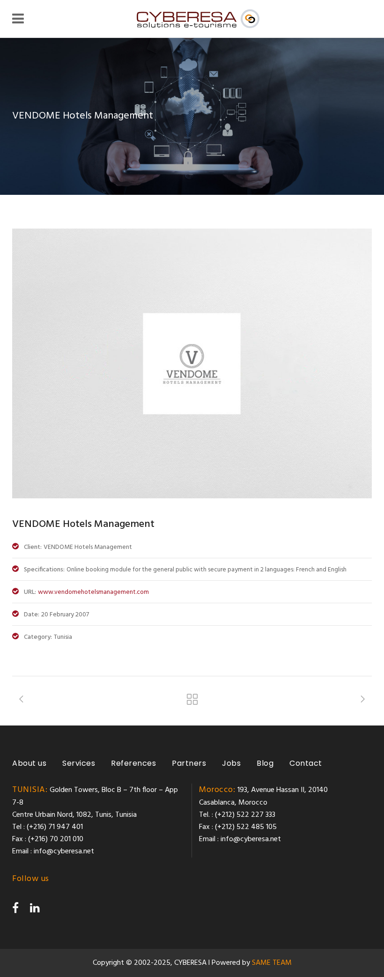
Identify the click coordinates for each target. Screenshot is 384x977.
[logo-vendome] (192, 496)
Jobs (231, 763)
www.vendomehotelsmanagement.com (93, 592)
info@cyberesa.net (64, 851)
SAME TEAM (272, 963)
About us (29, 763)
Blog (265, 763)
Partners (189, 763)
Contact (305, 763)
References (133, 763)
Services (78, 763)
